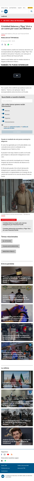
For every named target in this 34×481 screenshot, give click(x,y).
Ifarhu (24, 7)
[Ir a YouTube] (8, 454)
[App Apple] (2, 461)
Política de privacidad (23, 465)
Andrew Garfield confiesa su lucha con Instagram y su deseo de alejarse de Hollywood (16, 441)
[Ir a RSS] (12, 454)
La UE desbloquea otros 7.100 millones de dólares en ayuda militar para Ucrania (17, 422)
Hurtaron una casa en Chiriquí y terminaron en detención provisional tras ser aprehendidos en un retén (16, 318)
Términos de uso (5, 468)
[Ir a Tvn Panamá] (16, 11)
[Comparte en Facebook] (2, 44)
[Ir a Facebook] (2, 454)
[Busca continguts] (31, 11)
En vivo (30, 7)
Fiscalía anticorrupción (10, 246)
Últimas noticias (4, 7)
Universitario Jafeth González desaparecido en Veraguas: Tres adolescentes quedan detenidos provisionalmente (14, 355)
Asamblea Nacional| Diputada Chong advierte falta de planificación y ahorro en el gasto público (16, 403)
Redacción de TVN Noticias (10, 37)
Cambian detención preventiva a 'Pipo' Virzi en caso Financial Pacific (16, 229)
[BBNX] (2, 476)
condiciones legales (14, 126)
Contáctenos (4, 471)
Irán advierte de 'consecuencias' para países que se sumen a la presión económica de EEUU (16, 384)
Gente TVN (4, 465)
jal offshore (7, 241)
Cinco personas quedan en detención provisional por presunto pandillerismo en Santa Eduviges (17, 337)
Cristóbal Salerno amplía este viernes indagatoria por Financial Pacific (15, 223)
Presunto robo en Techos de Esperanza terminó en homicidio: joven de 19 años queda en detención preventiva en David (17, 279)
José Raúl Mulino (12, 7)
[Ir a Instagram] (5, 454)
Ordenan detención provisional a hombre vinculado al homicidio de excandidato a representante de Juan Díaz (16, 298)
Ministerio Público (8, 251)
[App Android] (5, 461)
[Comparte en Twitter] (5, 44)
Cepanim (20, 7)
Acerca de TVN (21, 468)
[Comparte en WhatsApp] (8, 44)
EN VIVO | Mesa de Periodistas (14, 20)
